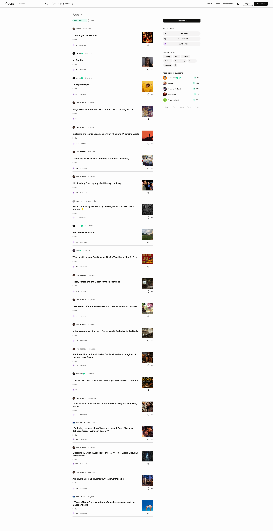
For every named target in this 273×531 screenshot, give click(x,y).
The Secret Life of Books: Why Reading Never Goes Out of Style (105, 380)
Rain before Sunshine (83, 232)
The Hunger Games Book (85, 35)
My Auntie (78, 60)
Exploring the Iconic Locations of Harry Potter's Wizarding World (106, 134)
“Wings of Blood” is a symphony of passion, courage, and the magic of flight (104, 503)
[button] (209, 3)
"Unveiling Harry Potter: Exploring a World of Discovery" (101, 158)
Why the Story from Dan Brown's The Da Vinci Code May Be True (105, 257)
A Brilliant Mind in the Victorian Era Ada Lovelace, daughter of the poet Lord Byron (104, 355)
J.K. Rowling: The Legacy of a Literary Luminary (97, 183)
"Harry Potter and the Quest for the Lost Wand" (97, 281)
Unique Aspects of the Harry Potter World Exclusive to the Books (105, 331)
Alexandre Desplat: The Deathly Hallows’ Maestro (98, 478)
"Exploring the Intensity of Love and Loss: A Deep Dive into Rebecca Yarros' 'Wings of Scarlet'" (103, 429)
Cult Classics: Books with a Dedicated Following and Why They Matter (105, 405)
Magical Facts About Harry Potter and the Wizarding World (103, 109)
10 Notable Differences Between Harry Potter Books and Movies (105, 306)
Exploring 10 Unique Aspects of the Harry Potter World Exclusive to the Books (105, 454)
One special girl (81, 84)
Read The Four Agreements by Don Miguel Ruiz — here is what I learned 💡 (104, 208)
